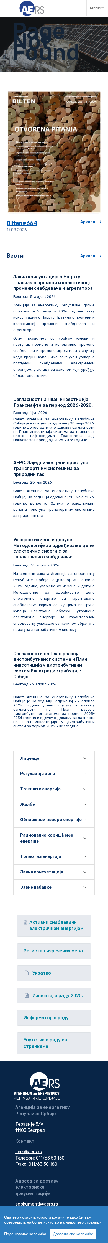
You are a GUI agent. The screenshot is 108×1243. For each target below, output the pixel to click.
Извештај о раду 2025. (57, 995)
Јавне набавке (36, 887)
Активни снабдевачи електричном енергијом (56, 925)
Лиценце (29, 758)
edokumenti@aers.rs (36, 1204)
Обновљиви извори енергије (51, 819)
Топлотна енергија (40, 856)
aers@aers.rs (28, 1151)
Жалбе (27, 804)
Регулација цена (37, 773)
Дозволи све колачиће (73, 1234)
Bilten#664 (22, 223)
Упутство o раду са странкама (45, 1043)
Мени (99, 7)
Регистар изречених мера (53, 951)
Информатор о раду (46, 1017)
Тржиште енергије (40, 788)
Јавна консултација (41, 872)
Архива (87, 222)
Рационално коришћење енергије (46, 838)
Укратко (41, 973)
